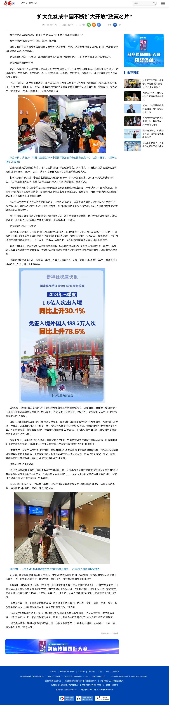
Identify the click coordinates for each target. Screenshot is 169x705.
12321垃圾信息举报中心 (72, 676)
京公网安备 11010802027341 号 (112, 681)
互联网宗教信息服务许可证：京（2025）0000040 (100, 685)
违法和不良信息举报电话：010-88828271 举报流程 (128, 676)
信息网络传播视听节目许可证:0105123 (65, 685)
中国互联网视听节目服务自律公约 (32, 676)
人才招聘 (81, 672)
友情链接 (116, 672)
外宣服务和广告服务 (67, 672)
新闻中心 (33, 3)
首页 (23, 3)
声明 (107, 672)
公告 (100, 672)
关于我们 (53, 672)
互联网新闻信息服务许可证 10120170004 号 (81, 681)
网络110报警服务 (54, 676)
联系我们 (91, 672)
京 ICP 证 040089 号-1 (53, 681)
